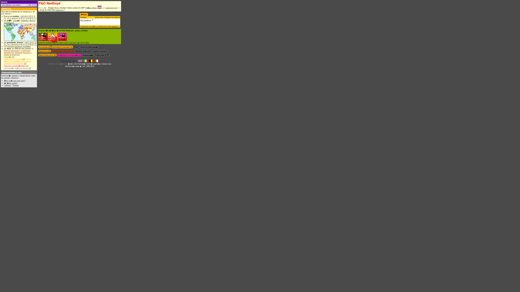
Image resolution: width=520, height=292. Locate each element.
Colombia (7, 23)
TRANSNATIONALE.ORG (11, 73)
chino (76, 64)
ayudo (71, 43)
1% (42, 40)
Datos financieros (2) (47, 55)
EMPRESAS (6, 9)
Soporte (16, 85)
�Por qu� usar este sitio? (14, 81)
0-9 (22, 16)
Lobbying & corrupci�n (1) (69, 55)
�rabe (70, 64)
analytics (59, 10)
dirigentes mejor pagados (14, 64)
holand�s (82, 64)
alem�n (90, 64)
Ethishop (115, 26)
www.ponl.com (111, 8)
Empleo (42, 38)
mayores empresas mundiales (19, 47)
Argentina (24, 21)
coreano (104, 64)
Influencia (62, 38)
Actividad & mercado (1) (62, 47)
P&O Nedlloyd (85, 20)
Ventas (51, 38)
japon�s (97, 64)
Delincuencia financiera (13, 59)
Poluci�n (8, 57)
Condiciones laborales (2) (63, 51)
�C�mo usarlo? (10, 83)
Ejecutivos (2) (44, 51)
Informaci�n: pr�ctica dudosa (16, 68)
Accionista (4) (44, 47)
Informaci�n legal (72, 66)
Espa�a (16, 21)
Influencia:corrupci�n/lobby (15, 66)
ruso (109, 64)
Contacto (7, 85)
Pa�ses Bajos (91, 8)
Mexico (32, 21)
